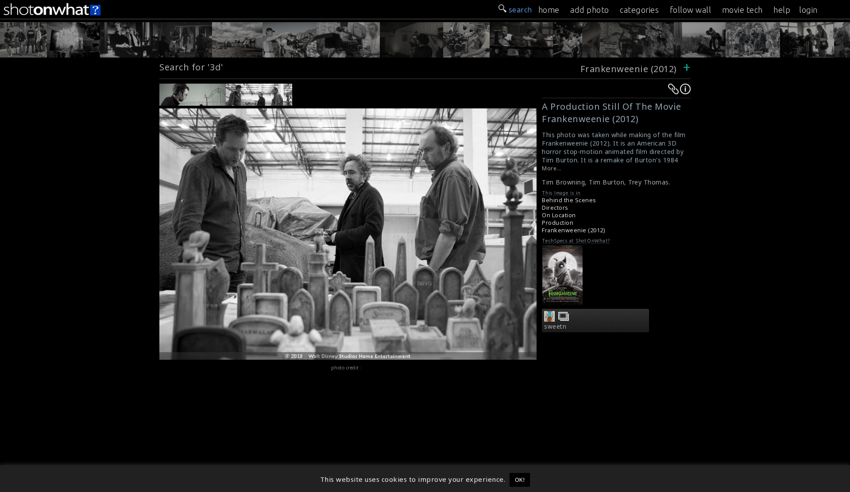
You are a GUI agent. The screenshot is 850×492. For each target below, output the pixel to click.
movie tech (742, 9)
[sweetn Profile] (549, 319)
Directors (555, 207)
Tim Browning (563, 182)
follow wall (690, 9)
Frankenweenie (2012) (628, 69)
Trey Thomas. (649, 182)
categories (639, 9)
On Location (559, 215)
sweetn (555, 327)
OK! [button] (520, 480)
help (781, 9)
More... (551, 168)
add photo (589, 9)
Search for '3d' (191, 67)
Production (557, 223)
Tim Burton (606, 182)
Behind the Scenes (569, 200)
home (549, 9)
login (808, 9)
